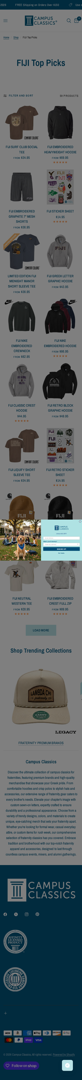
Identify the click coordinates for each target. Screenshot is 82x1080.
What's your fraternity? (50, 541)
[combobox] (61, 544)
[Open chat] (67, 1065)
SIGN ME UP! (61, 549)
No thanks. (61, 553)
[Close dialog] (80, 521)
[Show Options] (78, 544)
